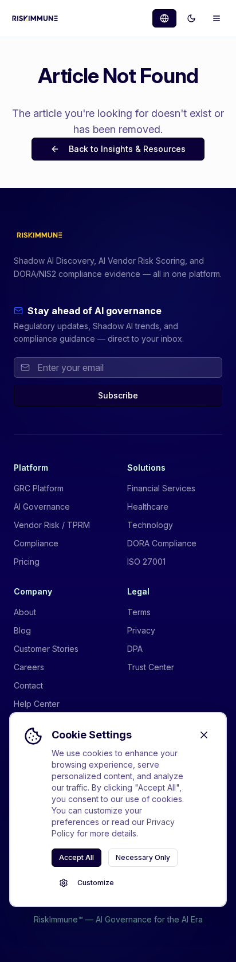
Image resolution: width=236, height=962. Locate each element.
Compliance (36, 543)
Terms (139, 612)
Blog (22, 630)
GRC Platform (39, 488)
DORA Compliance (161, 543)
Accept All (76, 857)
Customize (95, 882)
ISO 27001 (146, 561)
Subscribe (118, 395)
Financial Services (161, 488)
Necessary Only (143, 857)
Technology (150, 525)
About (25, 612)
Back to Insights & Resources (127, 149)
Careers (29, 667)
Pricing (27, 561)
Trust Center (150, 667)
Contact (28, 685)
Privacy (141, 630)
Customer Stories (46, 649)
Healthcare (147, 506)
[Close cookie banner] (204, 735)
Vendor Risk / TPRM (52, 525)
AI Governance (42, 506)
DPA (135, 649)
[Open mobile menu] (216, 18)
